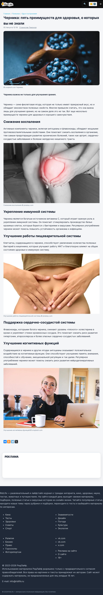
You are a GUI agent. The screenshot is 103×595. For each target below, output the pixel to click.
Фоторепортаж (13, 552)
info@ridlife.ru (17, 581)
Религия (9, 538)
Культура (62, 525)
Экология (63, 528)
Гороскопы (11, 548)
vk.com (61, 538)
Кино (8, 514)
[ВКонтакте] (5, 441)
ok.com (61, 541)
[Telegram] (12, 441)
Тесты (8, 518)
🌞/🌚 (93, 4)
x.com (61, 545)
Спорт (8, 528)
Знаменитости (65, 514)
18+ (60, 557)
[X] (16, 441)
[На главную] (6, 4)
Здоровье (10, 521)
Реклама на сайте (67, 550)
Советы (9, 525)
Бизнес (9, 541)
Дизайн (62, 518)
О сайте (62, 554)
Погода (62, 521)
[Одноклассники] (8, 441)
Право (8, 545)
